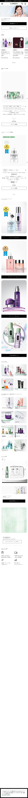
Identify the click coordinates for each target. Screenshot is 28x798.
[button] (25, 4)
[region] (14, 793)
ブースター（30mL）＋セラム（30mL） (12, 106)
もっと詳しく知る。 (6, 794)
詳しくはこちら (14, 482)
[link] (14, 87)
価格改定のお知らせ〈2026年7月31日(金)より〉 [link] (14, 1)
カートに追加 (14, 124)
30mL (5, 170)
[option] (6, 47)
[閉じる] (23, 792)
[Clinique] (14, 4)
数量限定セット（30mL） (14, 170)
